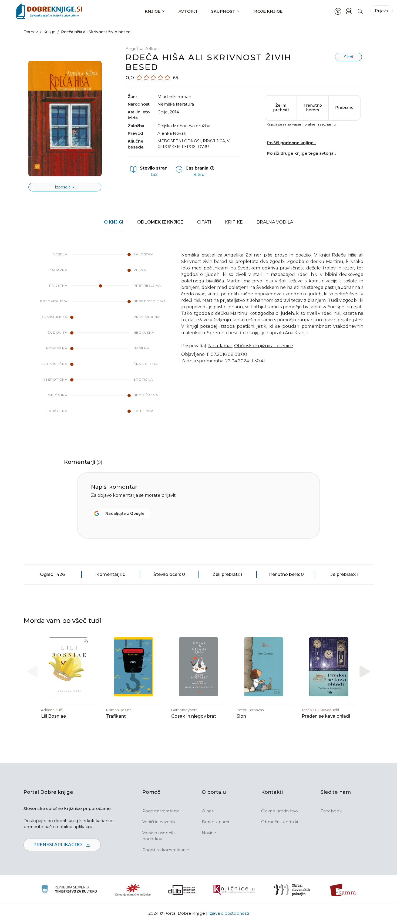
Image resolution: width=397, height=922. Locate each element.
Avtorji (188, 11)
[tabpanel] (198, 338)
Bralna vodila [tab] (275, 222)
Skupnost (223, 11)
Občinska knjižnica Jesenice (263, 345)
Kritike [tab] (234, 222)
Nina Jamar (220, 345)
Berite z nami (215, 821)
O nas (207, 810)
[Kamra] (343, 890)
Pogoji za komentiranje (165, 849)
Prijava (381, 10)
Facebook (331, 810)
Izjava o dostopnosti (228, 913)
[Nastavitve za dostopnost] (338, 11)
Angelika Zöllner (142, 48)
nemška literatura (175, 104)
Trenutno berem (312, 108)
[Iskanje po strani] (360, 11)
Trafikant (116, 716)
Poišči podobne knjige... (291, 142)
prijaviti (169, 495)
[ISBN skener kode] (349, 11)
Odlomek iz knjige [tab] (160, 222)
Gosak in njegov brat (193, 716)
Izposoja (63, 187)
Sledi (348, 57)
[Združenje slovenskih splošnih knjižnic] (234, 889)
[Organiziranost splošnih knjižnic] (133, 890)
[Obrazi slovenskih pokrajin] (291, 890)
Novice (209, 832)
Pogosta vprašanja (161, 810)
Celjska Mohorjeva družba (183, 125)
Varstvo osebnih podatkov (158, 836)
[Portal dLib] (182, 890)
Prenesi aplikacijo (58, 844)
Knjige (152, 11)
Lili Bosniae (53, 716)
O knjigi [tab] (113, 222)
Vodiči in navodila (159, 821)
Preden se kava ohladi (326, 716)
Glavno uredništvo (279, 810)
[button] (365, 671)
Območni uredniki (279, 821)
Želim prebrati (281, 108)
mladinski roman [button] (174, 96)
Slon (241, 716)
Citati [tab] (204, 222)
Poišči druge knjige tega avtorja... (301, 153)
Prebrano (344, 107)
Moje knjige (267, 11)
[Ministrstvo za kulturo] (69, 890)
